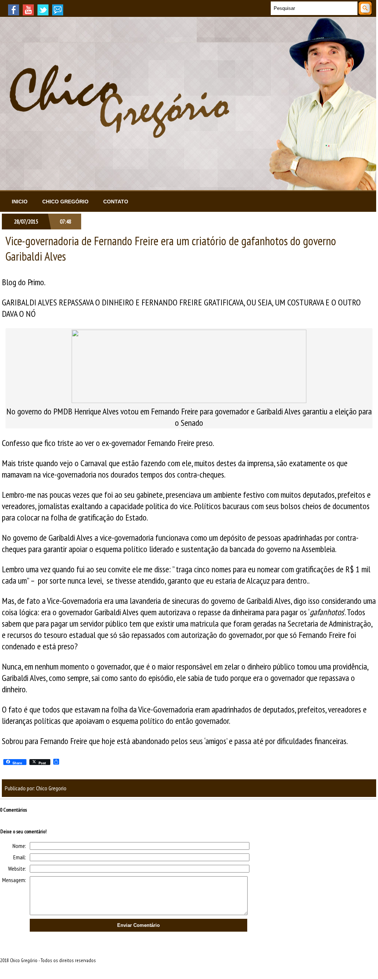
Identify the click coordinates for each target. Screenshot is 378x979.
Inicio (20, 201)
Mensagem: (14, 880)
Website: (17, 868)
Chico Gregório (65, 201)
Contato (115, 201)
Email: (19, 857)
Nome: (19, 845)
